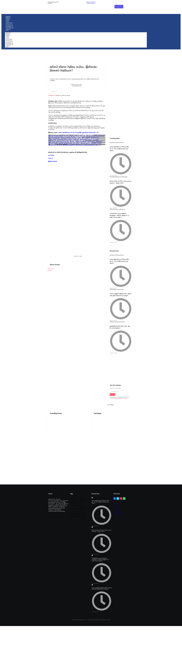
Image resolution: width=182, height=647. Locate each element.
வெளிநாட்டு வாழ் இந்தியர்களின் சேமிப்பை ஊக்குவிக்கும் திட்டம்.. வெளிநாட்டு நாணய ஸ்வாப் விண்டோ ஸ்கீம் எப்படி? (75, 144)
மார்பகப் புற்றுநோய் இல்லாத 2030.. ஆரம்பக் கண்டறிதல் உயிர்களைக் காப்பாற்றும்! (109, 424)
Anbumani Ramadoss (75, 513)
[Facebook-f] (114, 498)
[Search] (118, 6)
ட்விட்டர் (50, 158)
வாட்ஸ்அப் (51, 155)
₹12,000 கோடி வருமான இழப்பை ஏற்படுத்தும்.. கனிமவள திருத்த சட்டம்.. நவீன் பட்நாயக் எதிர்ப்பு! (120, 215)
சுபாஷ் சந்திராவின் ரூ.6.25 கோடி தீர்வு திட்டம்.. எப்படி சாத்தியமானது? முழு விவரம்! (76, 135)
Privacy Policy (117, 509)
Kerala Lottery (74, 508)
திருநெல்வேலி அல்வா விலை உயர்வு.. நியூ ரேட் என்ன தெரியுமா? (73, 137)
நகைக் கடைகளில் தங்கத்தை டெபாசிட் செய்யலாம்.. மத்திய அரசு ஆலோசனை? (74, 142)
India (76, 503)
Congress (84, 513)
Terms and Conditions (119, 512)
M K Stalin (81, 516)
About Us (116, 504)
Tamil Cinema (74, 498)
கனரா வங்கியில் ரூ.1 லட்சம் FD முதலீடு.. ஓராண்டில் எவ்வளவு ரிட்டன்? (78, 132)
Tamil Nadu (81, 498)
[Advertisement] (76, 173)
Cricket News (83, 501)
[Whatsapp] (124, 498)
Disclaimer (116, 515)
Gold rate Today (78, 256)
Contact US (116, 506)
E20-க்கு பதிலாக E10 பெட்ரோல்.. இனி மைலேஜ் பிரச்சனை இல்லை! (75, 140)
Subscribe (112, 394)
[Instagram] (121, 498)
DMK (72, 503)
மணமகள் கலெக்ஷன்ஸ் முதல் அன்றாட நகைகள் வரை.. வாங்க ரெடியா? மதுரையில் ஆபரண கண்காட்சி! (73, 138)
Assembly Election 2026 (76, 506)
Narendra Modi (74, 516)
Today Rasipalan (74, 501)
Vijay (80, 503)
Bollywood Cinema (75, 511)
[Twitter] (118, 498)
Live (7, 47)
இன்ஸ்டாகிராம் (52, 161)
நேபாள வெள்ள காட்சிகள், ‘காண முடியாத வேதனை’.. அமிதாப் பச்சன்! (68, 424)
